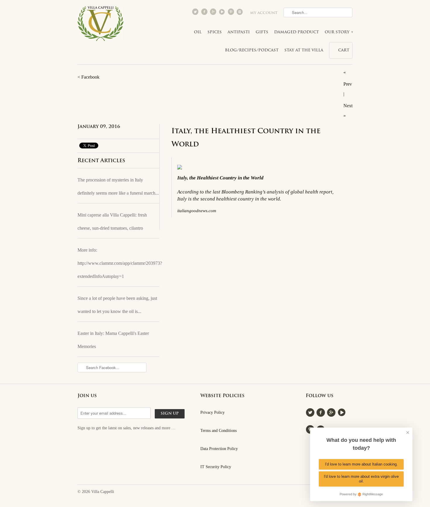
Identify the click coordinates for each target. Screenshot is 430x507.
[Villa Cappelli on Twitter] (196, 13)
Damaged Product (296, 32)
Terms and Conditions (218, 430)
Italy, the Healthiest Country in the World (246, 138)
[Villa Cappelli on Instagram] (240, 13)
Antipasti (239, 32)
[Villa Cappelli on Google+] (213, 13)
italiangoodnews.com (196, 210)
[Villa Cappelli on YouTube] (222, 13)
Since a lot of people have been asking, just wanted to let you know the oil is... (117, 305)
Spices (214, 32)
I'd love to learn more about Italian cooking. (361, 464)
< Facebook (88, 77)
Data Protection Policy (219, 449)
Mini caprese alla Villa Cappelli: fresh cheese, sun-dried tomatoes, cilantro (112, 221)
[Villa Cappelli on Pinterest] (231, 13)
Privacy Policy (212, 412)
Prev (347, 84)
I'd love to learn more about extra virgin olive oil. (361, 478)
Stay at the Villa (303, 50)
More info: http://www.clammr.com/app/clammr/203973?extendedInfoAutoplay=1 (118, 263)
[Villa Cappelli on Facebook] (205, 13)
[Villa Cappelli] (101, 25)
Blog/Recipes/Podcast (251, 50)
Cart (343, 50)
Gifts (262, 32)
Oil (198, 32)
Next (347, 105)
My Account (264, 13)
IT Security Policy (215, 467)
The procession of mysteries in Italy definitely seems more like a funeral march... (118, 186)
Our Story (338, 32)
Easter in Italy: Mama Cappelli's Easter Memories (113, 340)
